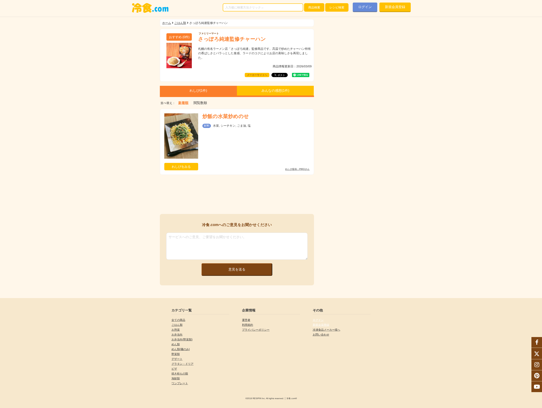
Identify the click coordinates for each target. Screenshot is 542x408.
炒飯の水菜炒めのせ (225, 116)
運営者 (246, 320)
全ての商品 (178, 320)
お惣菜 (175, 329)
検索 (314, 7)
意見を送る (236, 269)
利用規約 (247, 324)
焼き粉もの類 (179, 373)
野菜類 (175, 354)
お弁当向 (177, 334)
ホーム (166, 22)
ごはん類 (180, 22)
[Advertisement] (237, 194)
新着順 (183, 103)
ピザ (174, 368)
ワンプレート (179, 383)
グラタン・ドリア (182, 363)
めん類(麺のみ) (180, 349)
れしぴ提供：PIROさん (297, 169)
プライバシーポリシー (256, 329)
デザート (177, 359)
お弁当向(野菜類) (181, 339)
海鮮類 (175, 378)
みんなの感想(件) (275, 90)
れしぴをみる (181, 166)
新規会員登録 (395, 7)
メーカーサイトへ (257, 75)
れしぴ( (198, 90)
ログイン (365, 7)
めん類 (175, 344)
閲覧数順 (200, 103)
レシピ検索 (336, 7)
